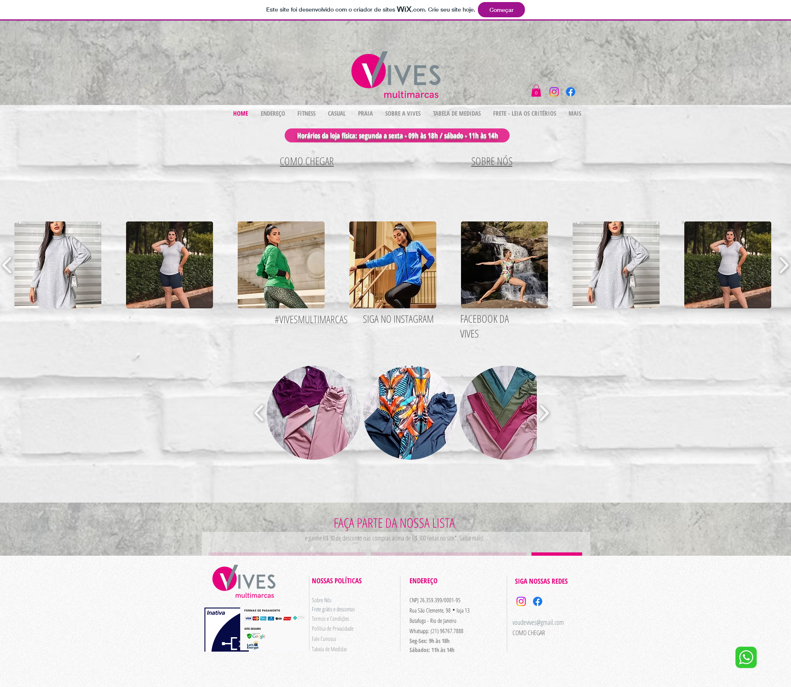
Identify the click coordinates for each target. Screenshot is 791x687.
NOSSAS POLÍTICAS (337, 580)
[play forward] (544, 412)
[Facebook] (570, 92)
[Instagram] (554, 92)
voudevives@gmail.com (538, 622)
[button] (536, 90)
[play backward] (259, 412)
